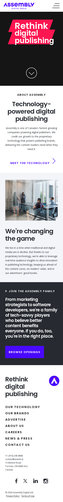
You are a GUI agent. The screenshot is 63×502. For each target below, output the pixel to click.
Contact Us (17, 444)
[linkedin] (35, 482)
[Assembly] (19, 8)
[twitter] (25, 482)
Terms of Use (27, 495)
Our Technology (22, 407)
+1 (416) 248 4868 (14, 455)
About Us (14, 426)
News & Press (19, 438)
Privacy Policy (12, 495)
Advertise (15, 419)
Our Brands (17, 413)
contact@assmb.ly (14, 459)
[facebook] (16, 482)
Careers (13, 432)
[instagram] (45, 482)
